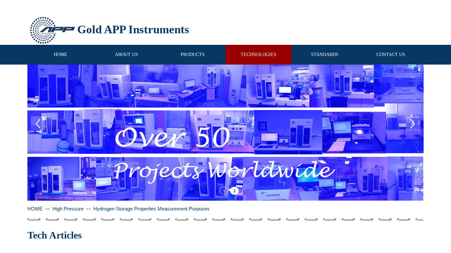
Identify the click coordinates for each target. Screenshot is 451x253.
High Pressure (68, 208)
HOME (35, 208)
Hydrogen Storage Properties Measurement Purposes (151, 208)
